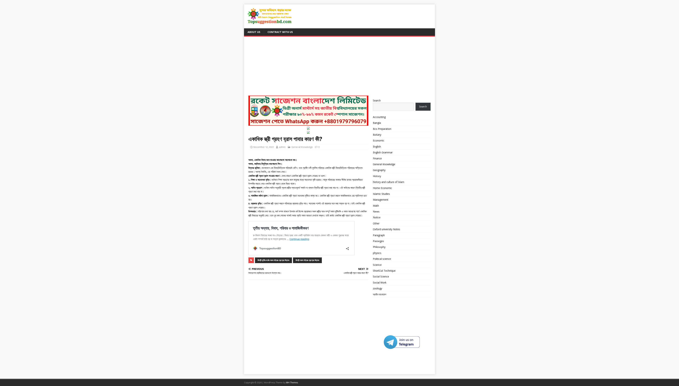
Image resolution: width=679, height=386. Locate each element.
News (376, 211)
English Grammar (383, 152)
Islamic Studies (381, 193)
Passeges (378, 241)
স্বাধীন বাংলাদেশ (379, 294)
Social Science (381, 276)
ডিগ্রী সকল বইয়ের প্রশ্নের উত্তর (307, 260)
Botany (377, 134)
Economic (378, 140)
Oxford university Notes (386, 229)
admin (282, 147)
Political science (382, 258)
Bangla (377, 122)
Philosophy (379, 247)
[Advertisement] (339, 67)
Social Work (379, 282)
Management (380, 199)
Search (377, 100)
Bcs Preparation (382, 128)
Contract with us (280, 32)
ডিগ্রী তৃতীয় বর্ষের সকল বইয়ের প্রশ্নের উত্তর (273, 260)
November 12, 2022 (263, 147)
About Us (254, 32)
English (377, 146)
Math (376, 205)
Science (377, 264)
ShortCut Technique (384, 270)
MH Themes (292, 382)
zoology (377, 288)
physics (377, 253)
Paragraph (379, 235)
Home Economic (382, 188)
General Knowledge (302, 147)
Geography (379, 170)
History (377, 176)
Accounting (379, 117)
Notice (377, 217)
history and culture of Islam (388, 182)
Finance (377, 158)
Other (376, 223)
